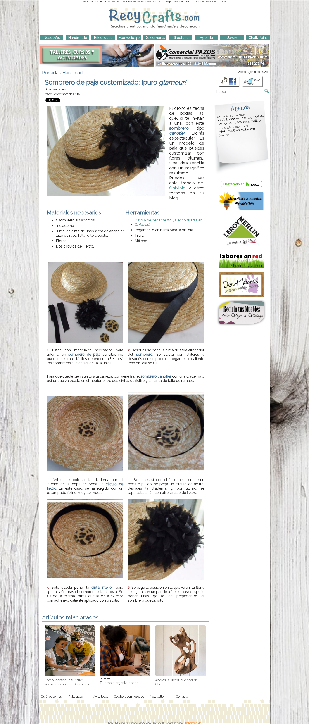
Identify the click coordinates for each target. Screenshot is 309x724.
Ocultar (221, 1)
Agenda (240, 107)
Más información (206, 1)
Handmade (74, 72)
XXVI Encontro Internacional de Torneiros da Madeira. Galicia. (240, 119)
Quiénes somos (51, 696)
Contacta (182, 696)
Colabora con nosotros (129, 696)
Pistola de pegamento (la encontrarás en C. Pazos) (168, 222)
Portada (50, 72)
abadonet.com (193, 722)
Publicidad (76, 696)
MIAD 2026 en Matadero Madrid (236, 131)
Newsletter (157, 696)
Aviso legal (100, 696)
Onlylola (177, 187)
